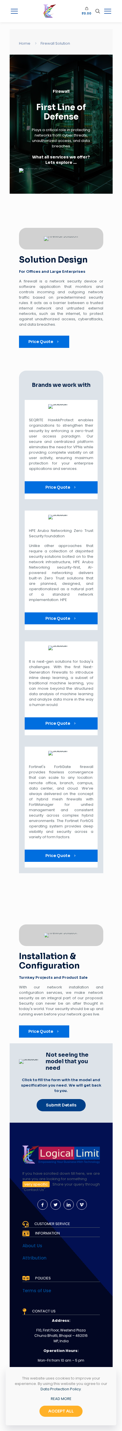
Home (24, 43)
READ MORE (61, 1398)
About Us (32, 1246)
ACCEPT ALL (61, 1411)
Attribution (34, 1258)
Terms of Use (36, 1291)
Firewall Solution (55, 43)
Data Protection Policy (61, 1389)
